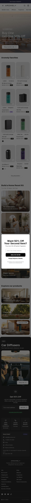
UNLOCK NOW (15, 255)
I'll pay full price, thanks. (15, 258)
